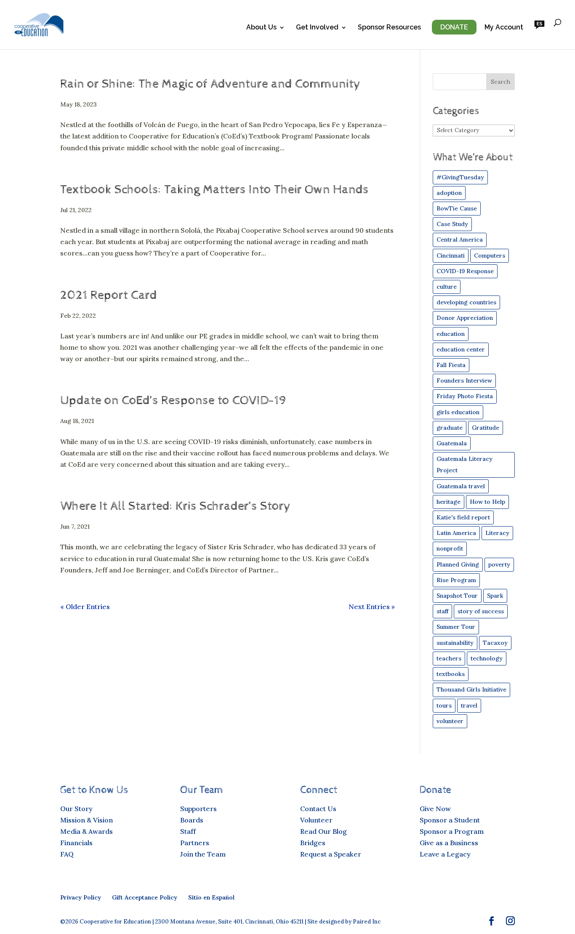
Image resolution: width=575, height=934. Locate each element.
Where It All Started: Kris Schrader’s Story (175, 506)
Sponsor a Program (452, 831)
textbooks (451, 674)
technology (487, 658)
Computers (489, 255)
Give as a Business (449, 842)
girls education (458, 412)
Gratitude (485, 427)
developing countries (466, 302)
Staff (188, 831)
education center (461, 349)
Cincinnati (451, 255)
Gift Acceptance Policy (144, 897)
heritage (449, 502)
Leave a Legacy (445, 854)
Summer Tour (456, 627)
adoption (449, 193)
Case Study (452, 224)
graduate (450, 427)
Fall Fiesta (451, 365)
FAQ (67, 854)
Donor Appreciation (465, 318)
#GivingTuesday (460, 177)
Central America (460, 239)
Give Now (435, 808)
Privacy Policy (80, 897)
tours (444, 705)
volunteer (450, 721)
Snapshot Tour (457, 595)
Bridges (312, 842)
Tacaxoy (495, 643)
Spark (495, 595)
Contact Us (318, 808)
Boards (191, 820)
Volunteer (316, 820)
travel (469, 705)
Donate (454, 27)
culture (447, 286)
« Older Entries (85, 606)
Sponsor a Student (450, 820)
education (451, 334)
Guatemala (452, 443)
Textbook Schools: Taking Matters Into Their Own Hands (214, 189)
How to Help (487, 502)
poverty (499, 564)
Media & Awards (86, 831)
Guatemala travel (461, 486)
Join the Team (203, 854)
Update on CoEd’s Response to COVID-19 (173, 400)
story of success (481, 611)
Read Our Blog (323, 831)
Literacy (497, 533)
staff (442, 611)
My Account (503, 27)
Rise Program (456, 580)
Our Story (76, 808)
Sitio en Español (211, 897)
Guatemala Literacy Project (464, 464)
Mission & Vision (86, 820)
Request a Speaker (330, 854)
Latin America (456, 533)
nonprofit (450, 548)
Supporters (198, 808)
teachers (449, 658)
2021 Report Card (108, 295)
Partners (194, 842)
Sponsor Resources (389, 27)
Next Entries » (372, 606)
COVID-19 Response (465, 271)
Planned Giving (458, 564)
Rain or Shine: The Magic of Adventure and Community (210, 84)
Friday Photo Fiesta (465, 396)
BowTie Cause (457, 208)
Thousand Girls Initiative (471, 689)
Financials (76, 842)
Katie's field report (463, 517)
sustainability (455, 643)
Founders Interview (464, 380)
